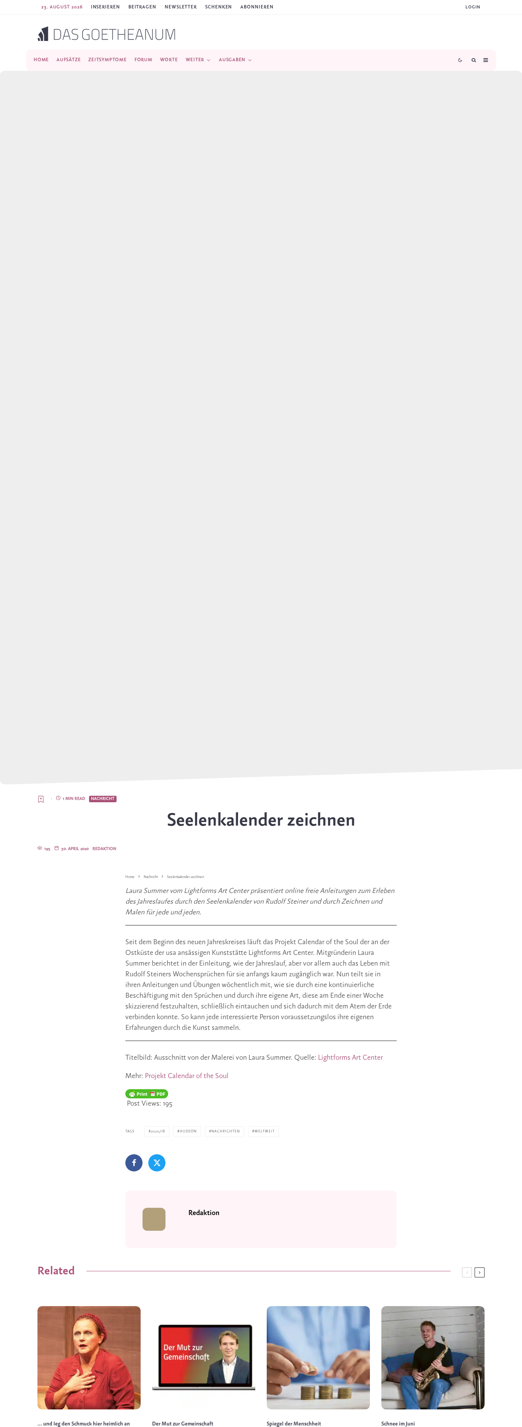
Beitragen (142, 7)
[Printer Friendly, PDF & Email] (146, 1093)
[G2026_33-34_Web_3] (433, 1357)
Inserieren (105, 7)
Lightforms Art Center (350, 1058)
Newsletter (181, 7)
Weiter (195, 59)
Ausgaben (232, 59)
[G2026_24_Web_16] (203, 1357)
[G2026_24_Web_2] (318, 1357)
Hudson (188, 1131)
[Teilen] (134, 1162)
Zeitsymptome (107, 59)
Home (41, 59)
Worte (169, 59)
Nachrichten (225, 1131)
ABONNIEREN (256, 7)
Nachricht (103, 799)
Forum (143, 59)
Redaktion (104, 849)
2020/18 (158, 1131)
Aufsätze (69, 59)
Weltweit (265, 1131)
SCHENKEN (218, 7)
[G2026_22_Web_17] (89, 1357)
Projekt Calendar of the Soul (187, 1076)
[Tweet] (156, 1162)
